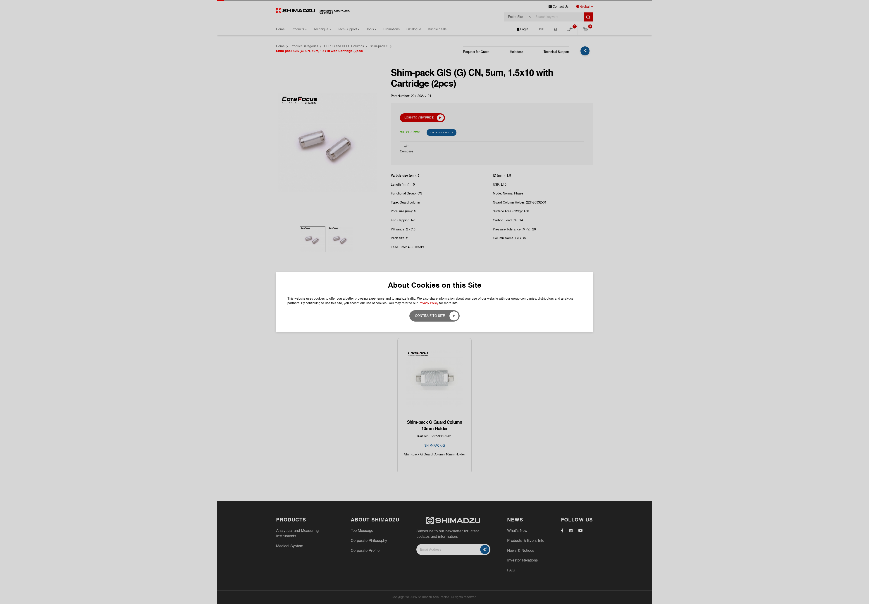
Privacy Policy (428, 303)
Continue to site (430, 315)
